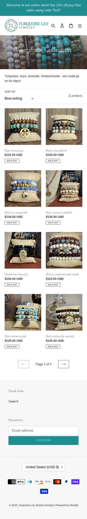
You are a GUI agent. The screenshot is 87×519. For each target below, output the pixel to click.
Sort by (10, 91)
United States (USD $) (42, 467)
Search (13, 401)
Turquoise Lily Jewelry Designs (36, 505)
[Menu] (79, 25)
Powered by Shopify (66, 505)
